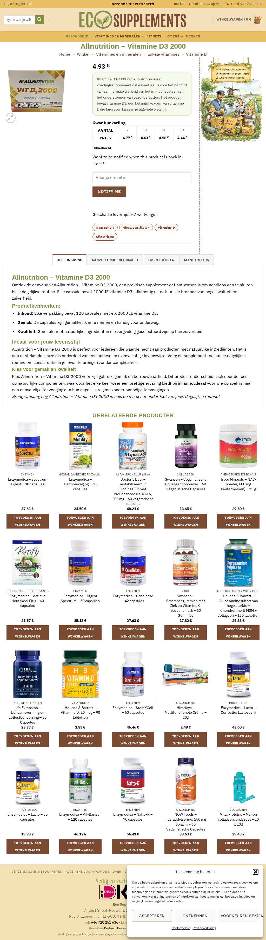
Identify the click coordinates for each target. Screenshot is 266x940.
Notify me (109, 191)
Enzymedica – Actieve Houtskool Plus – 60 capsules (27, 601)
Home (64, 54)
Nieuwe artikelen (136, 227)
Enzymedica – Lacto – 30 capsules (28, 817)
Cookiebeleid (181, 928)
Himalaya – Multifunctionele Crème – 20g (186, 712)
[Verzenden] (39, 19)
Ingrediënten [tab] (161, 260)
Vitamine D (196, 54)
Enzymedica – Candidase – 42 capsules (133, 598)
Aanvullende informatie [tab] (115, 260)
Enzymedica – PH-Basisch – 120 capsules (80, 817)
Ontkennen (195, 915)
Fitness (154, 36)
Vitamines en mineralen (118, 36)
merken (179, 4)
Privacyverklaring (204, 928)
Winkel (83, 54)
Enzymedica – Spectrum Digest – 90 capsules (27, 482)
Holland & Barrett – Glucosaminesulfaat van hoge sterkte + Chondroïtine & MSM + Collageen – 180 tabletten (238, 606)
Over (116, 871)
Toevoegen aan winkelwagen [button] (27, 521)
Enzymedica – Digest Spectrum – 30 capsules (80, 598)
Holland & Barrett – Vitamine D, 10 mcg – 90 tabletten (80, 712)
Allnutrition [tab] (196, 260)
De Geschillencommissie (120, 928)
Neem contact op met (205, 4)
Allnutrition (105, 237)
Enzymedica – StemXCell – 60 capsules (132, 710)
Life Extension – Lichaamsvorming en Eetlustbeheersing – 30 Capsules (27, 715)
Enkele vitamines (163, 54)
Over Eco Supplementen (243, 4)
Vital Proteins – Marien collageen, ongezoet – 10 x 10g (238, 819)
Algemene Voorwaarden (87, 871)
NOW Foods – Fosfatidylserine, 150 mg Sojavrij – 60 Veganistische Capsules (185, 821)
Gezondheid (77, 36)
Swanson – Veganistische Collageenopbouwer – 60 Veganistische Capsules (186, 484)
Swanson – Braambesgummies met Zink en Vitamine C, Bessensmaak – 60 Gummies (185, 606)
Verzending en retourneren (37, 871)
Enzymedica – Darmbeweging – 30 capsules (80, 484)
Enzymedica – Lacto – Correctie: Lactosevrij (238, 710)
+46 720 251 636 (104, 922)
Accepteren (152, 915)
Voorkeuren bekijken (239, 915)
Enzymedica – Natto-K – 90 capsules (132, 817)
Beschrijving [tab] (69, 260)
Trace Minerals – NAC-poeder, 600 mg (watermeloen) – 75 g (238, 484)
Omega (173, 36)
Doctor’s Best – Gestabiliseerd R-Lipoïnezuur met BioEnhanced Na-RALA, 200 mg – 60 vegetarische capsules (133, 491)
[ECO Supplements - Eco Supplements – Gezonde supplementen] (133, 19)
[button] (255, 871)
